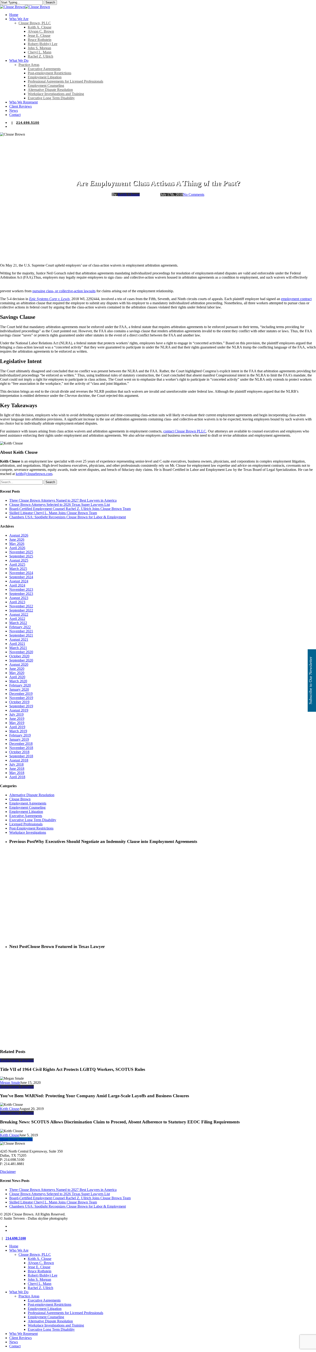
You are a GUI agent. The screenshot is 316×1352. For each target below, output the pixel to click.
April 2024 (17, 585)
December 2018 (21, 744)
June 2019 (16, 719)
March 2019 (18, 731)
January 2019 (19, 739)
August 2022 (18, 614)
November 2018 (21, 748)
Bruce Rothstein (39, 1271)
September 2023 (21, 594)
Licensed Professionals (26, 824)
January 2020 (19, 689)
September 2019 (21, 706)
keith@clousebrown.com (34, 474)
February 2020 (20, 685)
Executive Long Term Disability (32, 820)
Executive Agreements (25, 816)
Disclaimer (8, 1172)
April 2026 (17, 548)
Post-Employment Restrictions (31, 828)
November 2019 (21, 698)
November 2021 (21, 631)
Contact (15, 1346)
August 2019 (18, 710)
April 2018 (17, 777)
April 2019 (17, 727)
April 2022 (17, 619)
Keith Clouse (129, 194)
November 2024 (21, 573)
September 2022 (21, 610)
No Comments (193, 194)
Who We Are (18, 1250)
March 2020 (18, 681)
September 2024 (21, 577)
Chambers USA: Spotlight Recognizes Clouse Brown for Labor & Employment (67, 517)
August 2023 (18, 598)
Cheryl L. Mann (39, 1284)
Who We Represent (23, 1334)
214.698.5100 (27, 122)
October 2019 (19, 702)
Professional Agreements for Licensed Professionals (65, 1313)
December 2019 (21, 694)
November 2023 (21, 589)
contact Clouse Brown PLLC (184, 431)
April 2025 (17, 564)
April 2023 (17, 602)
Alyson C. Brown (41, 1263)
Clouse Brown (20, 799)
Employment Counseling (27, 807)
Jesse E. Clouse (39, 1267)
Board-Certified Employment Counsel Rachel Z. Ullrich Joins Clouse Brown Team (70, 509)
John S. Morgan (39, 1279)
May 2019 (16, 723)
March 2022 (18, 623)
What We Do (18, 1292)
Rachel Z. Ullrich (40, 1288)
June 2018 (16, 769)
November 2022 (21, 606)
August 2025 (18, 560)
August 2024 (18, 581)
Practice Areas (29, 1296)
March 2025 (18, 569)
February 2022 (20, 627)
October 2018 (19, 752)
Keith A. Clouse (39, 1259)
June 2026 (16, 539)
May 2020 (16, 673)
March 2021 (18, 648)
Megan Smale (10, 1083)
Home (13, 1246)
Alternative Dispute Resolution (31, 795)
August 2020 (18, 664)
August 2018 (18, 760)
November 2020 (21, 652)
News (13, 1342)
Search (50, 2)
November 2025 (21, 552)
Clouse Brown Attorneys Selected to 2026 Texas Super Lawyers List (59, 505)
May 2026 (16, 544)
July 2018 (16, 764)
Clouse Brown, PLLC (35, 1254)
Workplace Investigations (27, 832)
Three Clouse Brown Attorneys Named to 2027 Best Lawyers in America (63, 500)
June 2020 (16, 669)
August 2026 (18, 535)
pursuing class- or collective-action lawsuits (64, 291)
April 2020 (17, 677)
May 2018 (16, 773)
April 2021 (17, 644)
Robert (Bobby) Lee (42, 1275)
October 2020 (19, 656)
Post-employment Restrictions (49, 1304)
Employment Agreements (27, 803)
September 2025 (21, 556)
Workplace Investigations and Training (56, 1325)
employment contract (296, 299)
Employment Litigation (158, 171)
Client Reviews (20, 1338)
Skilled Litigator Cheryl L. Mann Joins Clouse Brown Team (53, 513)
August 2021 (18, 639)
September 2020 (21, 660)
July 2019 (16, 714)
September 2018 (21, 756)
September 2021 (21, 635)
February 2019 (20, 735)
